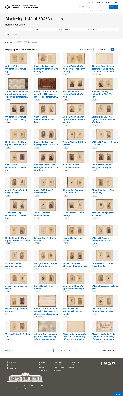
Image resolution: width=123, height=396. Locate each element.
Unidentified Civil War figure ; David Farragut (73, 287)
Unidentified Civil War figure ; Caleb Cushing (15, 118)
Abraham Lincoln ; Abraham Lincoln (14, 264)
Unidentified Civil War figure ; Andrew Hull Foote (17, 239)
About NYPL (71, 365)
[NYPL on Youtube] (113, 363)
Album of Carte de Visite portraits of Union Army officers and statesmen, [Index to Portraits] (45, 312)
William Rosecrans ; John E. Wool (105, 287)
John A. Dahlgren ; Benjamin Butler (42, 214)
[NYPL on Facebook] (101, 363)
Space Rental (43, 370)
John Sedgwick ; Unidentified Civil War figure (15, 215)
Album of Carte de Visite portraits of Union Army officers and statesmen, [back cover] (45, 95)
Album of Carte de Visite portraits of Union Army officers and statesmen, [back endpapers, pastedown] (17, 96)
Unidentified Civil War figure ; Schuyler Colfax (16, 143)
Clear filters (34, 42)
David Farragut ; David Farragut (73, 214)
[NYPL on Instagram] (109, 363)
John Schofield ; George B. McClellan (104, 214)
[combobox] (93, 7)
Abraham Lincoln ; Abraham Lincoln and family (73, 311)
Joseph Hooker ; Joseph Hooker (16, 287)
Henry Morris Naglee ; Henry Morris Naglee (102, 166)
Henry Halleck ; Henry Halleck (44, 287)
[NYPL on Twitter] (105, 363)
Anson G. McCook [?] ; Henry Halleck (44, 191)
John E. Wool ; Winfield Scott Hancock (16, 191)
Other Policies (58, 365)
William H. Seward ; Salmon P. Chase (105, 143)
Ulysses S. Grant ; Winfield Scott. (17, 335)
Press (41, 365)
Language (71, 367)
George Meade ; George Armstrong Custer (45, 264)
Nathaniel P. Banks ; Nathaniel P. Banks (72, 166)
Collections (99, 2)
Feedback (119, 394)
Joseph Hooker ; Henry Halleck (74, 239)
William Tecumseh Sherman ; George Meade (75, 264)
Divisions (108, 2)
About (115, 2)
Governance (57, 370)
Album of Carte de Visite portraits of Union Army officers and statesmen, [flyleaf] (74, 338)
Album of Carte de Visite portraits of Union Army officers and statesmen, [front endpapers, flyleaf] (46, 338)
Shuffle (90, 2)
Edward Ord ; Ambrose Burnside (45, 239)
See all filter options (12, 34)
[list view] (115, 49)
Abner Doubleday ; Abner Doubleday (104, 191)
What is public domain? (104, 11)
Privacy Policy (58, 362)
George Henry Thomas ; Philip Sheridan (103, 264)
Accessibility (43, 362)
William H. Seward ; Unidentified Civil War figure (102, 241)
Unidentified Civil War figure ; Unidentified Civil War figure (46, 69)
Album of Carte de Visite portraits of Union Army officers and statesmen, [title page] (103, 338)
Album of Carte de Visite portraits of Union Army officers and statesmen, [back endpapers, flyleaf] (104, 70)
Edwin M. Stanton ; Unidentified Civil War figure (73, 94)
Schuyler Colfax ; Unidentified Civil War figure (102, 94)
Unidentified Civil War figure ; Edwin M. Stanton (46, 143)
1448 (70, 351)
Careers (41, 367)
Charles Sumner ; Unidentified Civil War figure (44, 119)
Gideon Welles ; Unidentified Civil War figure (15, 69)
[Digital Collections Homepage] (21, 7)
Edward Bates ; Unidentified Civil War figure (15, 167)
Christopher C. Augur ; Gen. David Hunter (73, 191)
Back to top (9, 351)
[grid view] (112, 49)
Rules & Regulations (73, 362)
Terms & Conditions (59, 367)
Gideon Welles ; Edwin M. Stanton (75, 143)
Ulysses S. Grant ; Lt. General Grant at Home (103, 309)
